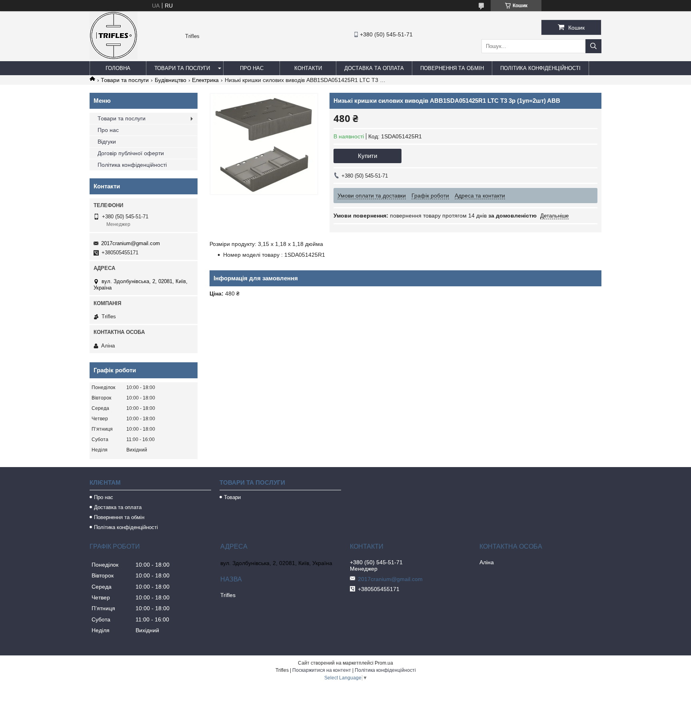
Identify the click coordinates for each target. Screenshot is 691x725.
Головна (118, 68)
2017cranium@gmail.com (130, 243)
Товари (232, 497)
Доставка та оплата (374, 68)
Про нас (252, 68)
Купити (367, 155)
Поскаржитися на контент (321, 670)
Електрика (205, 80)
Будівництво (170, 80)
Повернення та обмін (452, 68)
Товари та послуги (182, 68)
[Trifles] (114, 57)
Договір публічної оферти (131, 153)
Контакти (308, 68)
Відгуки (107, 141)
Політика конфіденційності (540, 68)
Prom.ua (384, 663)
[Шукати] (593, 46)
